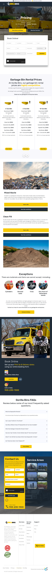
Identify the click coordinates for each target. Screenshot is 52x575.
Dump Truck (21, 544)
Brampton (29, 527)
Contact (36, 525)
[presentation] (24, 155)
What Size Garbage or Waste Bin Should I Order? (17, 428)
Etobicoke (29, 530)
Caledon (28, 543)
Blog (35, 528)
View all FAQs (26, 446)
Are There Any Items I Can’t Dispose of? (15, 441)
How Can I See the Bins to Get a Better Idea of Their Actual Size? (21, 432)
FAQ (35, 532)
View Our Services (35, 30)
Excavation (21, 541)
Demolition (21, 538)
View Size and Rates (26, 209)
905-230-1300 (12, 390)
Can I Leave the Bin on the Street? (14, 420)
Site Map (25, 568)
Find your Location (37, 0)
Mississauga (29, 536)
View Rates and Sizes (17, 30)
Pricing (12, 568)
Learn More (31, 470)
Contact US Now (26, 312)
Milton (28, 533)
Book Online (41, 545)
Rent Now (8, 149)
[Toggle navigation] (4, 4)
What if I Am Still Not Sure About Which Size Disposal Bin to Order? (21, 437)
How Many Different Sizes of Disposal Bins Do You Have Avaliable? (21, 424)
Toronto (28, 540)
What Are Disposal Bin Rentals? (13, 411)
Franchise (19, 568)
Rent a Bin (26, 204)
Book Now (11, 379)
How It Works (6, 568)
